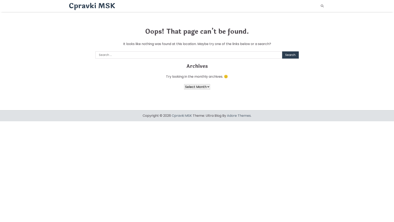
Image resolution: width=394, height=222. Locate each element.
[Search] (322, 6)
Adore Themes (239, 115)
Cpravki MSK (92, 6)
